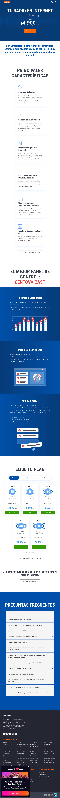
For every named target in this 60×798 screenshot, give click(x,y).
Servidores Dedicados (49, 753)
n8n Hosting (33, 744)
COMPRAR (12, 512)
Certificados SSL (7, 746)
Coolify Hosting (33, 753)
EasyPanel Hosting (48, 749)
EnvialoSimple (6, 753)
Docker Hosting (20, 762)
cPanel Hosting (47, 744)
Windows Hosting (21, 751)
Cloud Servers (20, 756)
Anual (35, 478)
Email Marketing (6, 751)
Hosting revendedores (22, 753)
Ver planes (30, 31)
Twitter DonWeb (7, 734)
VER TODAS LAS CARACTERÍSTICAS (30, 252)
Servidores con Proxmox (49, 756)
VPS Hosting (19, 760)
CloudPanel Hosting (48, 746)
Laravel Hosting (33, 742)
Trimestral (25, 478)
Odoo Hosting (33, 762)
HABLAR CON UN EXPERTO (30, 581)
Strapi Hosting (33, 760)
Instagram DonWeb (13, 734)
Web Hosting (6, 760)
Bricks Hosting (20, 742)
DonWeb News (42, 774)
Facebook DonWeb (4, 734)
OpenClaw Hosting (34, 746)
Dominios (5, 742)
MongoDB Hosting (48, 742)
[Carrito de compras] (52, 2)
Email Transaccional (7, 749)
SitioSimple (5, 758)
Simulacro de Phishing (49, 762)
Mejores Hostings (48, 760)
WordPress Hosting (7, 762)
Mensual (14, 478)
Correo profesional (7, 744)
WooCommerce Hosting (22, 744)
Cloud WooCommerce (22, 746)
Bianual (46, 478)
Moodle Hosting (34, 765)
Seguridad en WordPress (45, 777)
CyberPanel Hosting (48, 751)
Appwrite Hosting (34, 749)
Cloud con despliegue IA (23, 758)
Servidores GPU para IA (49, 758)
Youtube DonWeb (10, 734)
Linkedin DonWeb (16, 734)
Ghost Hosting (33, 756)
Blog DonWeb (42, 772)
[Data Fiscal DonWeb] (55, 795)
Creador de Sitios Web (8, 756)
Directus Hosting (34, 758)
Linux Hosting (20, 749)
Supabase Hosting (34, 751)
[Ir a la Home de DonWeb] (7, 2)
